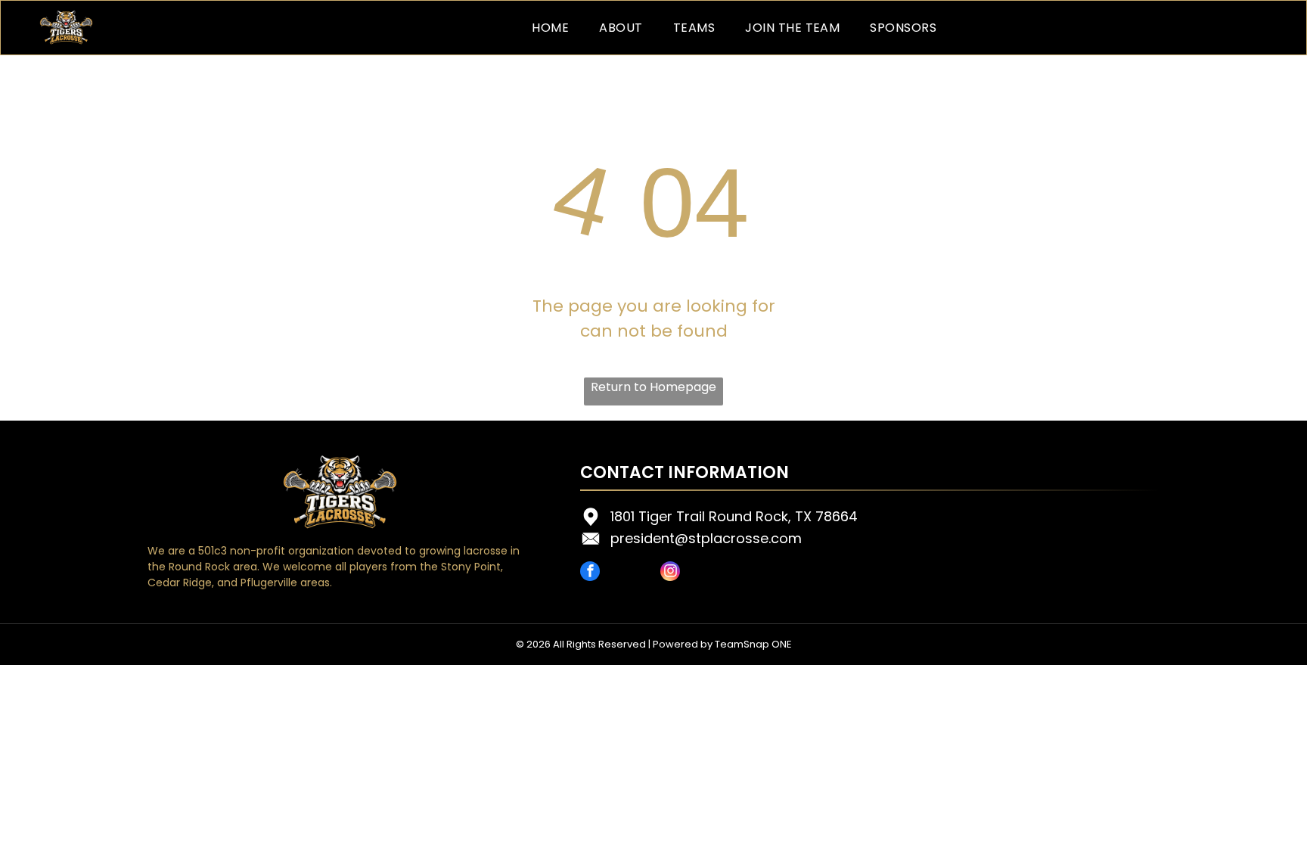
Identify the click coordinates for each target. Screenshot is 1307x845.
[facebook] (590, 573)
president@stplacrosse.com (706, 538)
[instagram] (670, 573)
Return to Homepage (653, 387)
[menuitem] (550, 27)
